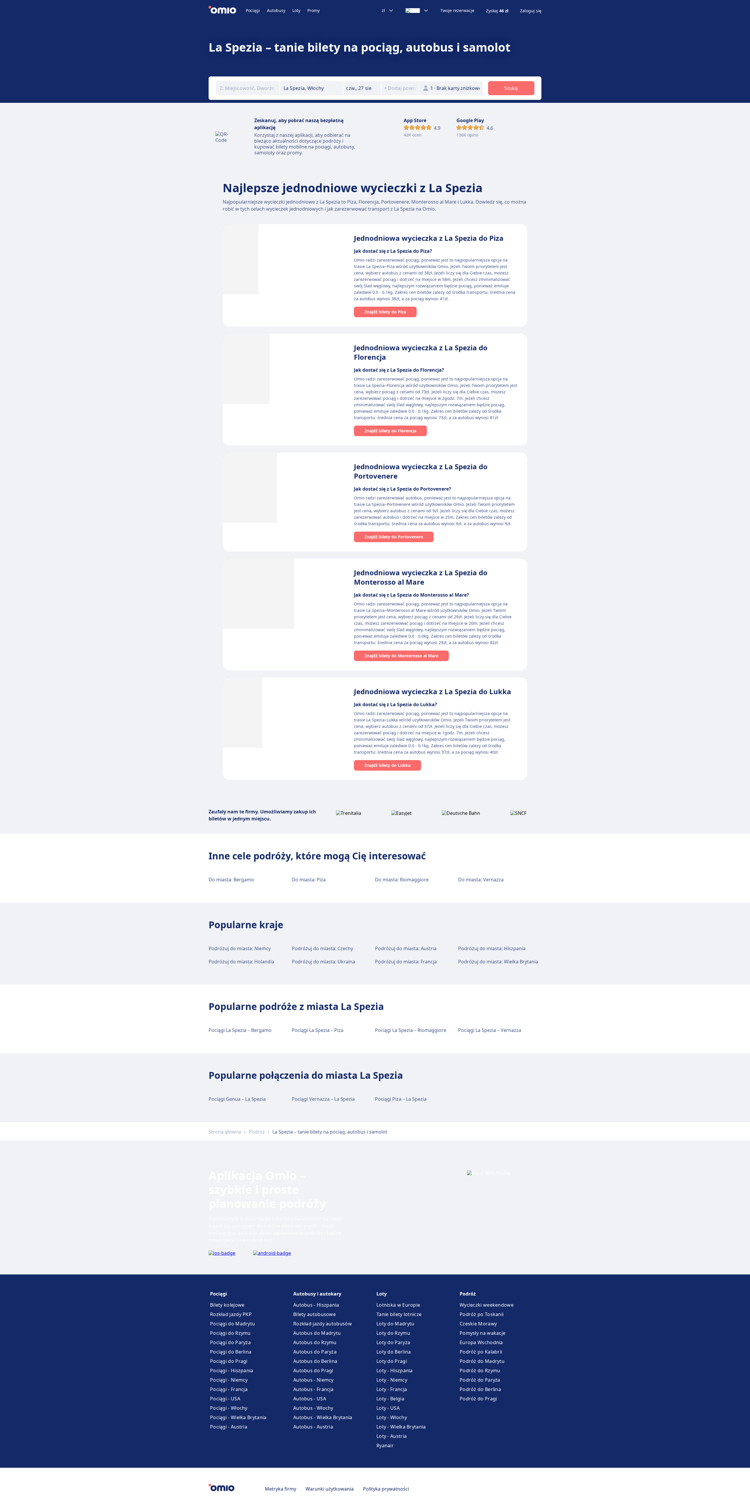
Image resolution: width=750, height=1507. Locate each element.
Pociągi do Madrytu (232, 1323)
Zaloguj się (530, 10)
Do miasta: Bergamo (231, 879)
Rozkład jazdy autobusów (322, 1323)
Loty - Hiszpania (394, 1370)
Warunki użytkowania (330, 1489)
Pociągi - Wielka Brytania (238, 1417)
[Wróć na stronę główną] (227, 10)
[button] (362, 88)
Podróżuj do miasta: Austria (406, 948)
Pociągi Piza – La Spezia (401, 1099)
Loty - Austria (391, 1436)
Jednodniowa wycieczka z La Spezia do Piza (429, 238)
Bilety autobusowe (314, 1314)
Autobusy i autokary (317, 1294)
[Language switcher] (417, 10)
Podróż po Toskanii (482, 1314)
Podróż (257, 1132)
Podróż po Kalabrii (481, 1352)
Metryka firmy (280, 1489)
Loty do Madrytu (395, 1323)
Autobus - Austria (313, 1427)
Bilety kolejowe (227, 1305)
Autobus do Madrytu (317, 1333)
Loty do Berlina (393, 1352)
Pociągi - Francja (229, 1389)
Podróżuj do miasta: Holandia (241, 961)
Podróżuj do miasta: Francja (406, 961)
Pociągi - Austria (228, 1427)
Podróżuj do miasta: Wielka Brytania (498, 961)
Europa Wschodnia (481, 1342)
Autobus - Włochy (313, 1408)
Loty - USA (388, 1408)
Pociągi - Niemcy (229, 1380)
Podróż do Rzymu (480, 1370)
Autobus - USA (309, 1398)
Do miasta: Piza (309, 879)
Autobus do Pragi (313, 1370)
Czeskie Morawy (478, 1323)
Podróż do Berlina (480, 1389)
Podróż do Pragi (478, 1398)
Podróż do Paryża (480, 1380)
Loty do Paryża (393, 1342)
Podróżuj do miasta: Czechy (322, 948)
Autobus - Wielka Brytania (322, 1417)
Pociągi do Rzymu (230, 1333)
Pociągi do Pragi (229, 1361)
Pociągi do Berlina (230, 1352)
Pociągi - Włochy (229, 1408)
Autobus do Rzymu (315, 1342)
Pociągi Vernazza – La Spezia (323, 1099)
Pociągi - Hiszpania (231, 1370)
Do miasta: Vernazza (481, 879)
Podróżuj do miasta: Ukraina (323, 961)
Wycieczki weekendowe (487, 1305)
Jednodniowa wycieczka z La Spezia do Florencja (421, 352)
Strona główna (225, 1132)
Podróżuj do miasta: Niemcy (240, 948)
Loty (296, 10)
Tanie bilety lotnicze (399, 1314)
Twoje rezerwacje (457, 10)
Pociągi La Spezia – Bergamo (240, 1030)
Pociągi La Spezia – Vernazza (489, 1030)
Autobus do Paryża (315, 1352)
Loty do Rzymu (393, 1333)
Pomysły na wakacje (482, 1333)
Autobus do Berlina (315, 1361)
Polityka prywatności (386, 1489)
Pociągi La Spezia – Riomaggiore (410, 1030)
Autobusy (276, 10)
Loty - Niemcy (391, 1380)
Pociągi (253, 10)
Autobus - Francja (313, 1389)
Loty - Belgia (390, 1398)
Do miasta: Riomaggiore (402, 879)
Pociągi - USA (225, 1398)
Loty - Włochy (391, 1417)
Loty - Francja (391, 1389)
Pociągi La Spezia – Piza (317, 1030)
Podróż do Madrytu (482, 1361)
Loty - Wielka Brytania (401, 1427)
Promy (313, 10)
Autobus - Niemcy (313, 1380)
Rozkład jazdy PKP (231, 1314)
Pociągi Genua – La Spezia (237, 1099)
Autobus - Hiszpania (316, 1305)
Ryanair (385, 1445)
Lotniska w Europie (398, 1305)
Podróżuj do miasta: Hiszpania (492, 948)
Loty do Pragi (391, 1361)
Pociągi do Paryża (230, 1342)
